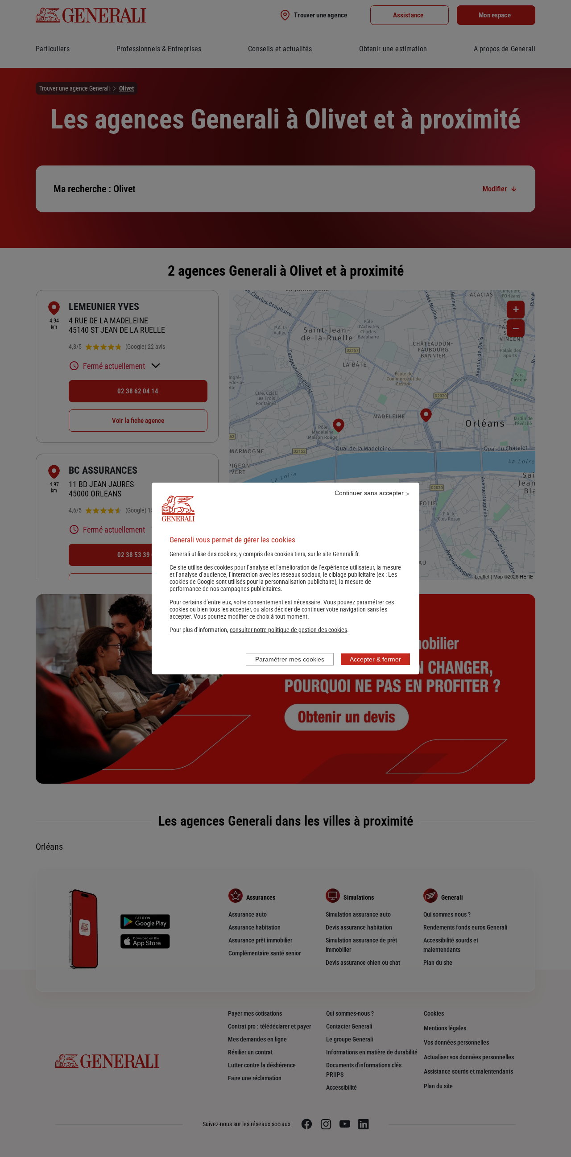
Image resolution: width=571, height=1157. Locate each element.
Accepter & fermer (375, 659)
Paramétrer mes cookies (289, 659)
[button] (288, 629)
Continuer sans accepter (369, 492)
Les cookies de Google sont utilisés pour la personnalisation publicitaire (283, 578)
